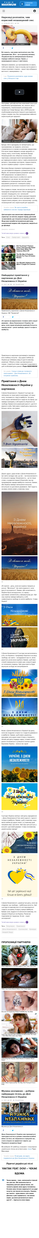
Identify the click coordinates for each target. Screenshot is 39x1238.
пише (30, 1149)
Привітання (20, 926)
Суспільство (23, 929)
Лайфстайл (16, 237)
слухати (28, 4)
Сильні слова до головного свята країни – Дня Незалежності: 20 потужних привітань (18, 373)
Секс (8, 237)
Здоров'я (25, 237)
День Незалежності (9, 929)
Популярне (10, 926)
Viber (27, 233)
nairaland (12, 229)
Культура (33, 929)
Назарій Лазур (20, 284)
